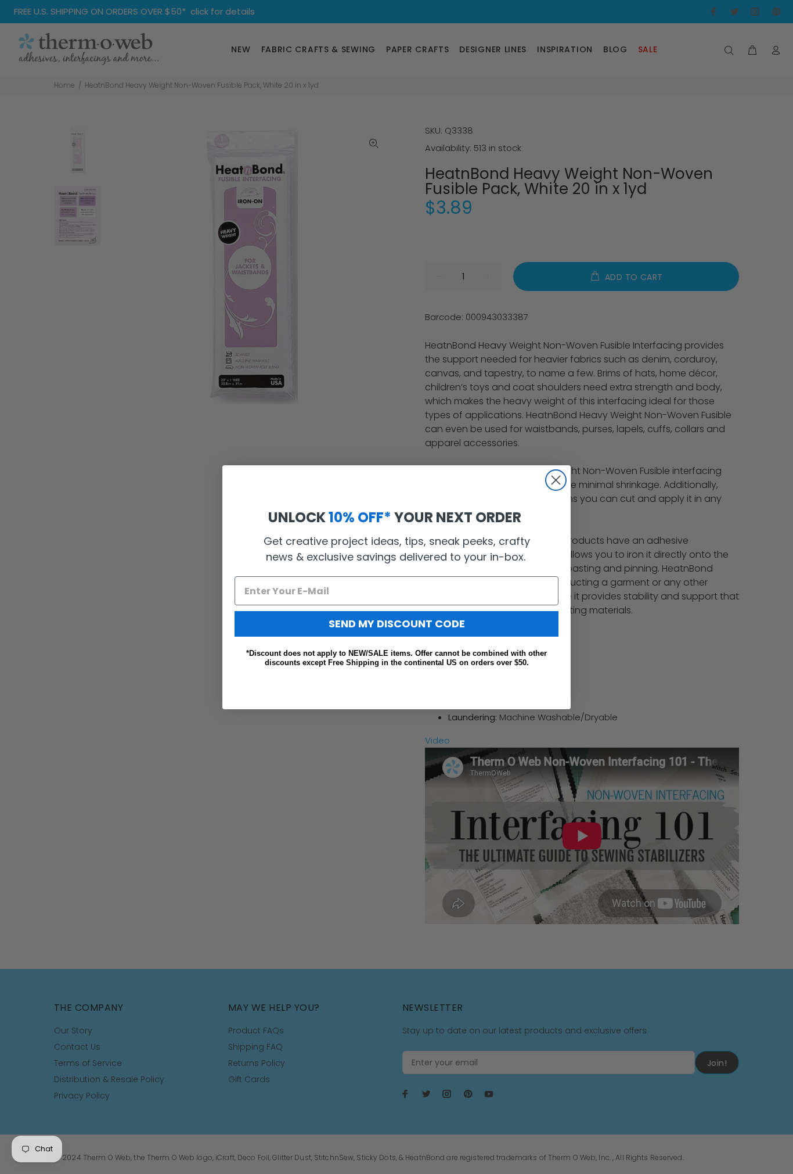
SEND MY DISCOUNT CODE (397, 623)
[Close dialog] (556, 480)
